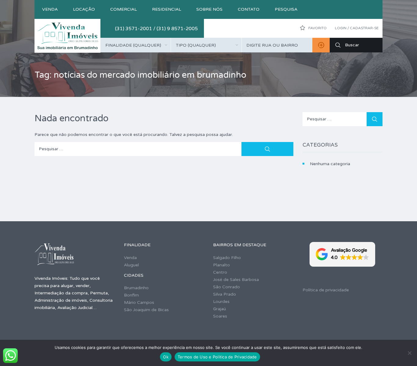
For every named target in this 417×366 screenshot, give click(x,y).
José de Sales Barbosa (236, 279)
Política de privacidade (326, 290)
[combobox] (135, 45)
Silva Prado (224, 294)
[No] (409, 353)
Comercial (123, 9)
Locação (84, 9)
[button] (342, 254)
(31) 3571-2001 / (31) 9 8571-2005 (156, 29)
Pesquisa (286, 9)
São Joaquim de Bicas (146, 309)
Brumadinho (136, 287)
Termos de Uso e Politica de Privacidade (217, 356)
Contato (248, 9)
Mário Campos (139, 302)
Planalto (221, 265)
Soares (220, 316)
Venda (50, 9)
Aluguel (131, 265)
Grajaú (219, 308)
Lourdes (221, 301)
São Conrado (226, 287)
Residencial (166, 9)
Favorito (317, 28)
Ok (166, 356)
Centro (220, 272)
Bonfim (131, 295)
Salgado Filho (227, 257)
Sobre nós (209, 9)
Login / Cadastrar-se (357, 28)
